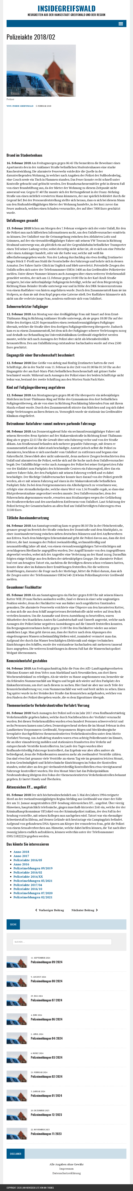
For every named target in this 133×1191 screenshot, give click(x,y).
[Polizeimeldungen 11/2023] (17, 1137)
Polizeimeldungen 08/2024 (47, 981)
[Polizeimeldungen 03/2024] (17, 1061)
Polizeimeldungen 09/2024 (47, 962)
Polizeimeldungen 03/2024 (47, 1057)
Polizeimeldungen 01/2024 (46, 1095)
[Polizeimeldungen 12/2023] (17, 1118)
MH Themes (49, 1187)
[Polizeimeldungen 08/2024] (17, 984)
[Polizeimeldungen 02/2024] (17, 1080)
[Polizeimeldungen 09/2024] (17, 965)
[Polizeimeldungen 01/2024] (17, 1099)
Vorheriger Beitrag (51, 910)
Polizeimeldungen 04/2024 (47, 1038)
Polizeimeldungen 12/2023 (46, 1115)
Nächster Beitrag (83, 910)
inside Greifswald (22, 106)
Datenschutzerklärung (66, 1173)
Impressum (66, 1169)
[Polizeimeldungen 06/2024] (17, 1022)
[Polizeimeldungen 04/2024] (17, 1042)
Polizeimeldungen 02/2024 (47, 1076)
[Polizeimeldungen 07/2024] (17, 1003)
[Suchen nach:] (62, 941)
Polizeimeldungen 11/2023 (46, 1134)
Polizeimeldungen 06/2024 (47, 1019)
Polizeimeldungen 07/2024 (46, 1000)
